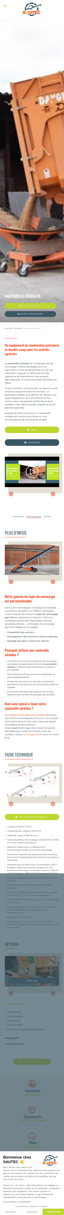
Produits (18, 328)
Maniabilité (12, 1038)
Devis (33, 429)
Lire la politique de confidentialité (17, 1202)
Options (47, 517)
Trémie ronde (14, 1012)
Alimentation (13, 1004)
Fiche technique (33, 517)
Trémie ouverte (15, 1016)
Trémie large (13, 1020)
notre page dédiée (33, 734)
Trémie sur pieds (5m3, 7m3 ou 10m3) (25, 1029)
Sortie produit (14, 1044)
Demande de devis (31, 306)
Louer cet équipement (31, 314)
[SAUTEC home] (32, 9)
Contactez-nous (34, 1061)
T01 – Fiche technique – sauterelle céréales (33, 818)
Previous (11, 494)
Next (53, 494)
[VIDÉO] (32, 472)
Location (33, 442)
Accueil (8, 328)
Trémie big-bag (15, 1025)
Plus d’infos (18, 517)
